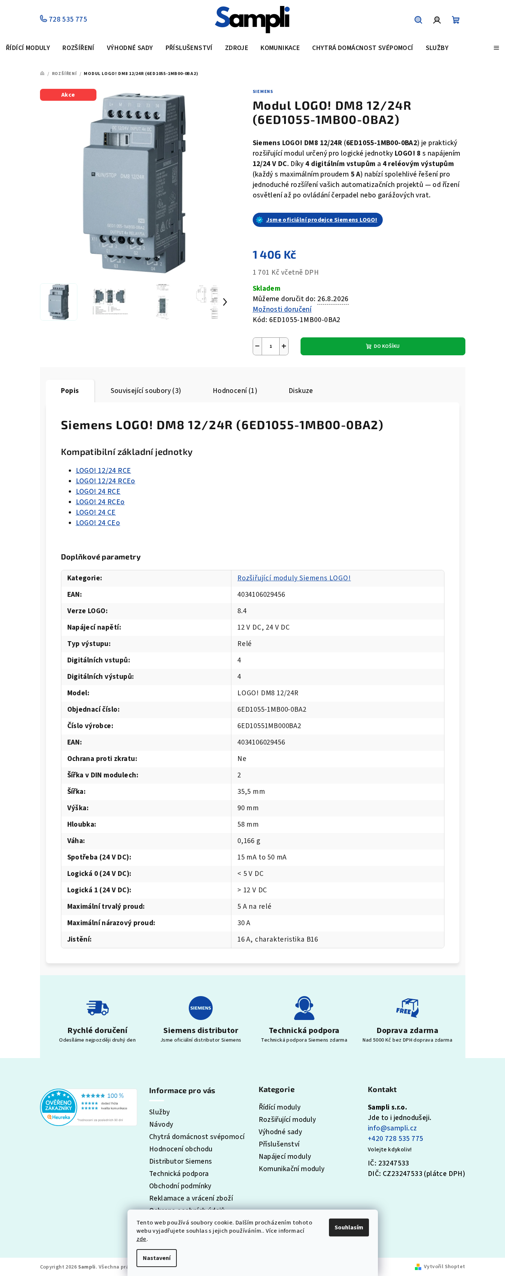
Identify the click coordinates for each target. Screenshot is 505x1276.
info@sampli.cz (392, 1128)
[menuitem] (28, 48)
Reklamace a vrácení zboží (191, 1199)
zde (141, 1239)
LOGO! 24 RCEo (100, 502)
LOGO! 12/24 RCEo (105, 481)
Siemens (263, 91)
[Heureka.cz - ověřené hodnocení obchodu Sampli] (89, 1107)
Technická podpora (179, 1174)
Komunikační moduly (292, 1169)
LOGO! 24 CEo (98, 523)
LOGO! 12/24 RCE (103, 471)
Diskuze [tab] (301, 391)
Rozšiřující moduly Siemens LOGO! (294, 578)
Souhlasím (349, 1227)
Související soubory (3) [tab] (146, 391)
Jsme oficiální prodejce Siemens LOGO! (322, 220)
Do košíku (387, 346)
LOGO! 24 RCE (98, 492)
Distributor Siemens (180, 1162)
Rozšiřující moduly (287, 1120)
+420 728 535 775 (395, 1139)
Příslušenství (279, 1144)
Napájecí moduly (285, 1157)
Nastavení (156, 1258)
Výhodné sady (280, 1132)
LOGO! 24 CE (96, 513)
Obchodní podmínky (180, 1186)
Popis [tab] (70, 391)
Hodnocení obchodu (181, 1149)
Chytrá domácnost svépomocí (196, 1137)
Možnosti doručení (282, 310)
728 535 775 (67, 20)
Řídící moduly (280, 1107)
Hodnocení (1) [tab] (235, 391)
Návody (161, 1125)
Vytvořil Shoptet (444, 1266)
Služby (159, 1112)
